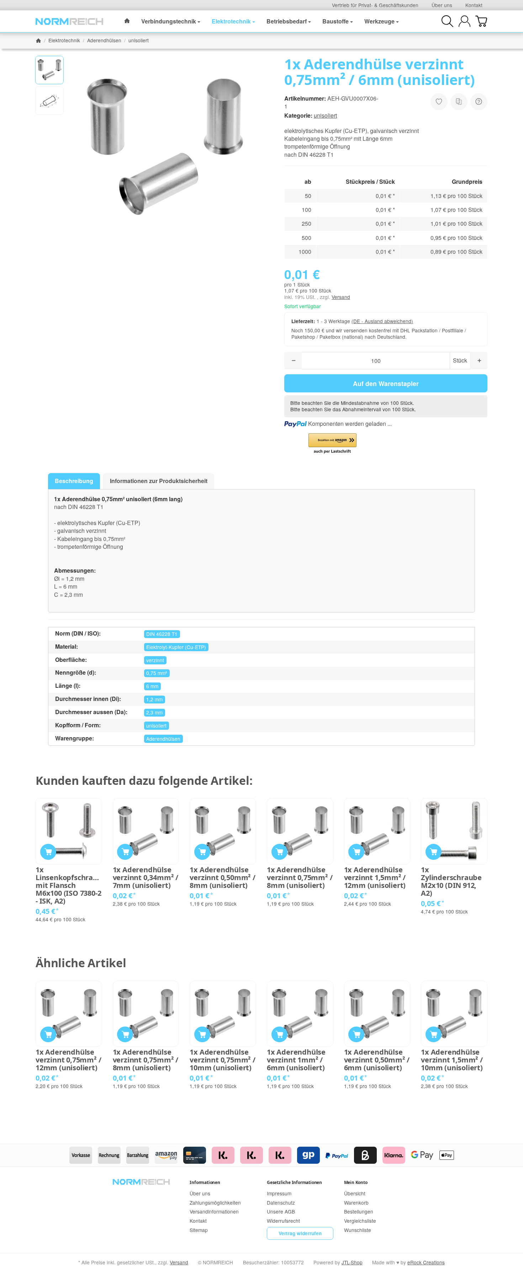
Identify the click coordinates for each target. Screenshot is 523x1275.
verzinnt (155, 660)
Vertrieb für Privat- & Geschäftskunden (375, 5)
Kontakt (473, 5)
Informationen (205, 1182)
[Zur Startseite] (69, 21)
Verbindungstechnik (168, 21)
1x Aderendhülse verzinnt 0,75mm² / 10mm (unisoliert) (222, 1060)
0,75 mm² (156, 672)
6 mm (152, 686)
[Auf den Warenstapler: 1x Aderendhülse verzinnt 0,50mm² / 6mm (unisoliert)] (356, 1035)
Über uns (442, 5)
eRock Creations (426, 1262)
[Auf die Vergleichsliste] (458, 101)
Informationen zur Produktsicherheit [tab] (158, 481)
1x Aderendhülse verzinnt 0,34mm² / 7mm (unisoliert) (145, 877)
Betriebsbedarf (286, 21)
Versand (341, 296)
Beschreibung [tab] (74, 481)
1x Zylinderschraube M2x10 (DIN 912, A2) (451, 881)
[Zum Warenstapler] (481, 21)
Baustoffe (335, 21)
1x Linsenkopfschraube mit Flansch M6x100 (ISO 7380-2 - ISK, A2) (69, 885)
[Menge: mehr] (478, 360)
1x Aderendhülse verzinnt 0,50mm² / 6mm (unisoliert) (377, 1060)
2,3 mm (154, 712)
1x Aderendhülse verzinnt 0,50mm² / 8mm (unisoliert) (222, 877)
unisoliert (325, 115)
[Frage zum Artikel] (478, 101)
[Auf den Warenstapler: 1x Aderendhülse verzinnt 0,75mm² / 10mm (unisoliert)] (202, 1035)
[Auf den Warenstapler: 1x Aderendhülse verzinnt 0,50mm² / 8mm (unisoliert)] (202, 852)
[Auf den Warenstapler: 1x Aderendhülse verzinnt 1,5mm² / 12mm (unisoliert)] (356, 852)
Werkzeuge (379, 21)
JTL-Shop (352, 1262)
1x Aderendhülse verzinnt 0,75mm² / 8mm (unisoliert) (299, 877)
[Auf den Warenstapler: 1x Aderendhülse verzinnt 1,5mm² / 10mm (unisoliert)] (434, 1035)
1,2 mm (154, 699)
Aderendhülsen (163, 738)
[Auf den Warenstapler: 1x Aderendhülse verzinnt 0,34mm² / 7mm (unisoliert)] (125, 852)
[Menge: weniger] (293, 360)
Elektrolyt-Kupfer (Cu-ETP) (176, 646)
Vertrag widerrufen (300, 1233)
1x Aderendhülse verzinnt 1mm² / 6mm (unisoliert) (296, 1060)
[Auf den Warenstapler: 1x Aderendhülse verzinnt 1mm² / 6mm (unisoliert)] (279, 1035)
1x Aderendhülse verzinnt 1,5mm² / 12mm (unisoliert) (375, 877)
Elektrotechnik (231, 21)
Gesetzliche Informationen (294, 1182)
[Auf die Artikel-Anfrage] (439, 101)
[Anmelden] (464, 21)
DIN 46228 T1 (162, 633)
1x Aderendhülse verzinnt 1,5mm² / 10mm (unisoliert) (452, 1060)
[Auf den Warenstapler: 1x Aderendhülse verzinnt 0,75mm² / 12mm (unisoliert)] (48, 1035)
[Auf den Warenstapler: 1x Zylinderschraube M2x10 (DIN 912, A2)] (434, 852)
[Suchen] (447, 21)
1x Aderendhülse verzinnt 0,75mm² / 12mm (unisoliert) (68, 1060)
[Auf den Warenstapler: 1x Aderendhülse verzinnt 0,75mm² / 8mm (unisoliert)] (279, 852)
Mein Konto (356, 1182)
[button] (49, 70)
